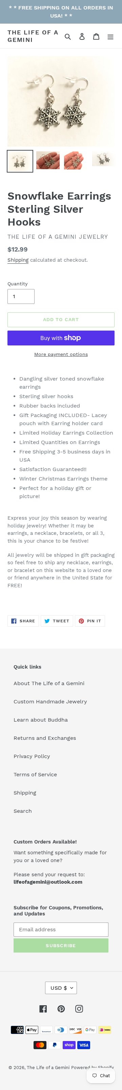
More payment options (61, 354)
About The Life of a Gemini (49, 683)
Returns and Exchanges (45, 738)
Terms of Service (35, 774)
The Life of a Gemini (32, 36)
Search (23, 811)
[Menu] (110, 36)
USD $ (58, 988)
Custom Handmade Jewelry (50, 701)
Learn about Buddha (41, 720)
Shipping (17, 260)
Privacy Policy (32, 756)
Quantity (17, 283)
